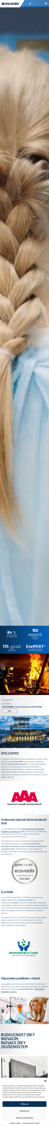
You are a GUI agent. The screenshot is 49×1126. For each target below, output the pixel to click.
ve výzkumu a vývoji (35, 637)
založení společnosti (12, 649)
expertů (35, 632)
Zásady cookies (15, 1123)
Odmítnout (24, 1111)
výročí (12, 646)
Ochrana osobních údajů (30, 1123)
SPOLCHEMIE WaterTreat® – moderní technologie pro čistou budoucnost (24, 706)
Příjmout (24, 1104)
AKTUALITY (7, 698)
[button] (45, 1081)
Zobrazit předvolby (24, 1118)
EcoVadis (14, 902)
